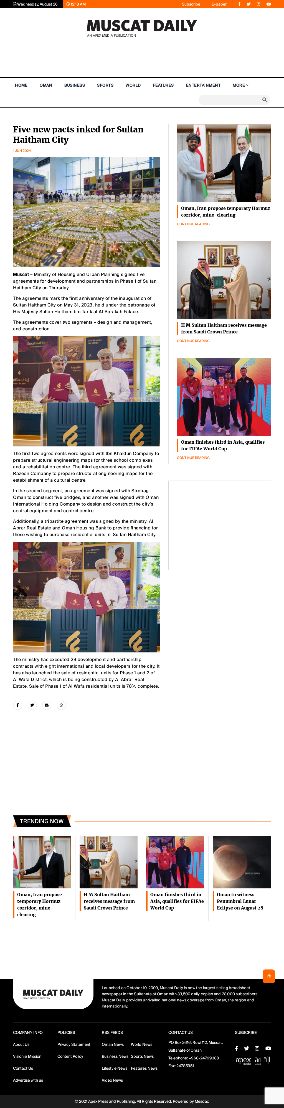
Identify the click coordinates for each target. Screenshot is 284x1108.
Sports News (142, 1056)
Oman (46, 85)
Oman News (113, 1044)
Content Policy (70, 1056)
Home (21, 85)
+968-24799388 (204, 1058)
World (133, 85)
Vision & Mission (27, 1056)
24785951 (185, 1065)
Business (74, 85)
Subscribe (191, 4)
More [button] (239, 85)
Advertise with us (28, 1080)
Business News (115, 1056)
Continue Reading (193, 224)
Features (163, 85)
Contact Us (23, 1068)
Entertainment (203, 85)
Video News (112, 1080)
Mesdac (202, 1101)
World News (141, 1044)
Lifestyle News (114, 1068)
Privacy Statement (73, 1044)
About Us (21, 1044)
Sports (105, 85)
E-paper (219, 4)
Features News (144, 1068)
